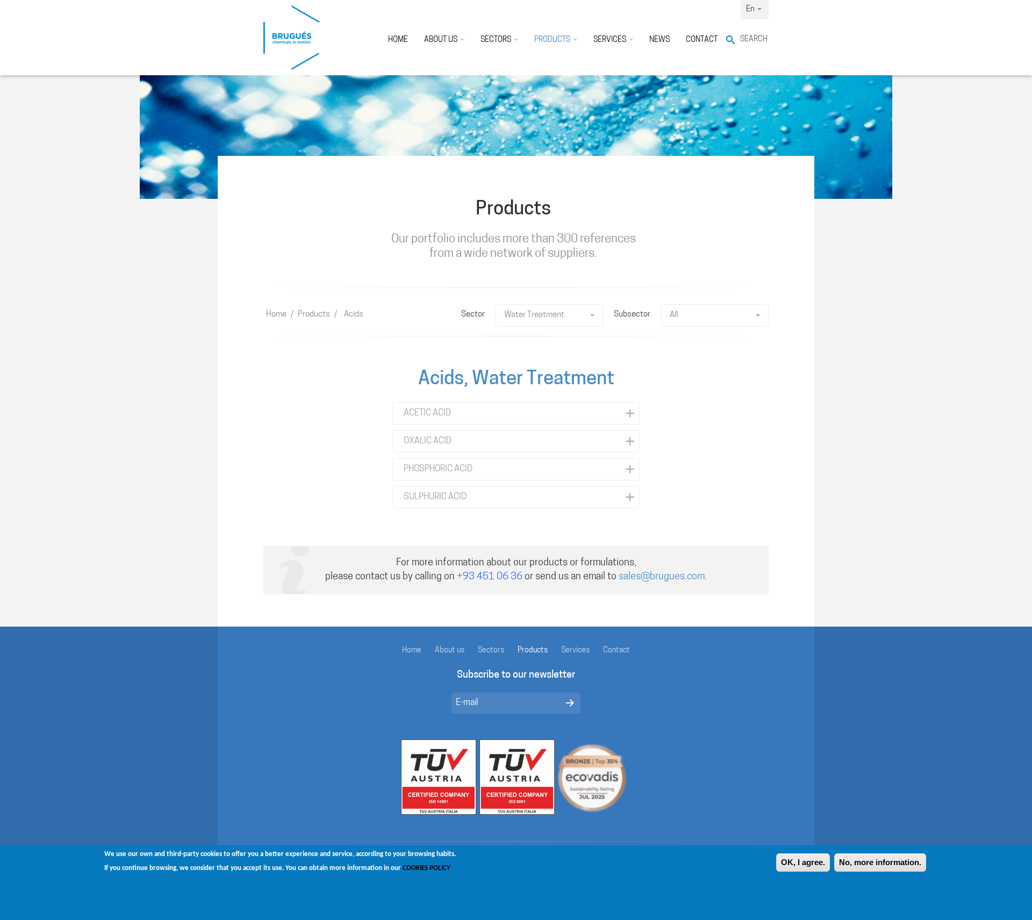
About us (441, 40)
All (674, 315)
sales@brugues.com (662, 577)
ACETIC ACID (427, 413)
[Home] (291, 37)
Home (398, 40)
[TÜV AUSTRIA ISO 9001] (517, 777)
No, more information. (880, 862)
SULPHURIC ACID (435, 497)
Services (610, 40)
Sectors (497, 40)
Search (754, 39)
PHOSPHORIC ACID (438, 469)
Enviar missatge (569, 703)
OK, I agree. (803, 862)
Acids (353, 315)
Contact (702, 40)
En (751, 9)
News (659, 40)
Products (553, 40)
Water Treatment (534, 315)
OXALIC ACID (428, 441)
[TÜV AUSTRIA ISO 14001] (438, 777)
